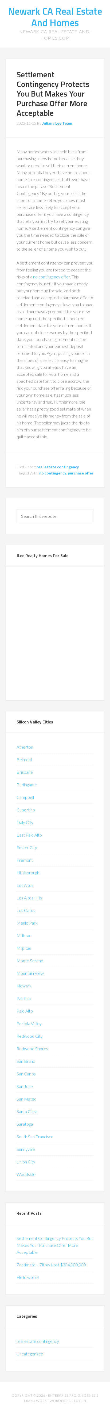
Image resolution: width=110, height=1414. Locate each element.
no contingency (52, 473)
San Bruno (26, 1061)
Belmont (24, 759)
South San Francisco (35, 1136)
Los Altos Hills (29, 897)
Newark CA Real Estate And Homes (55, 17)
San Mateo (27, 1098)
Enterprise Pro (62, 1395)
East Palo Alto (29, 834)
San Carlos (26, 1073)
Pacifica (24, 998)
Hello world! (28, 1277)
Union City (26, 1161)
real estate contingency (58, 467)
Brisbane (25, 772)
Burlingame (27, 784)
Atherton (25, 746)
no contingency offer (51, 276)
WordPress (60, 1401)
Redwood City (30, 1036)
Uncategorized (30, 1353)
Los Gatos (26, 910)
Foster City (27, 847)
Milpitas (24, 948)
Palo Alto (25, 1010)
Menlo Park (27, 922)
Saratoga (25, 1123)
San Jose (25, 1086)
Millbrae (24, 935)
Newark (24, 985)
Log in (80, 1401)
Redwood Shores (32, 1048)
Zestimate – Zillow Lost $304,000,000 (51, 1264)
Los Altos (25, 885)
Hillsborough (28, 872)
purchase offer (80, 473)
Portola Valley (29, 1023)
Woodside (26, 1174)
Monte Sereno (30, 960)
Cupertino (26, 809)
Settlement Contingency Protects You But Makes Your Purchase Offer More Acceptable (53, 93)
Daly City (25, 822)
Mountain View (30, 973)
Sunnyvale (26, 1149)
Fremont (25, 860)
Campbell (25, 797)
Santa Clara (27, 1111)
